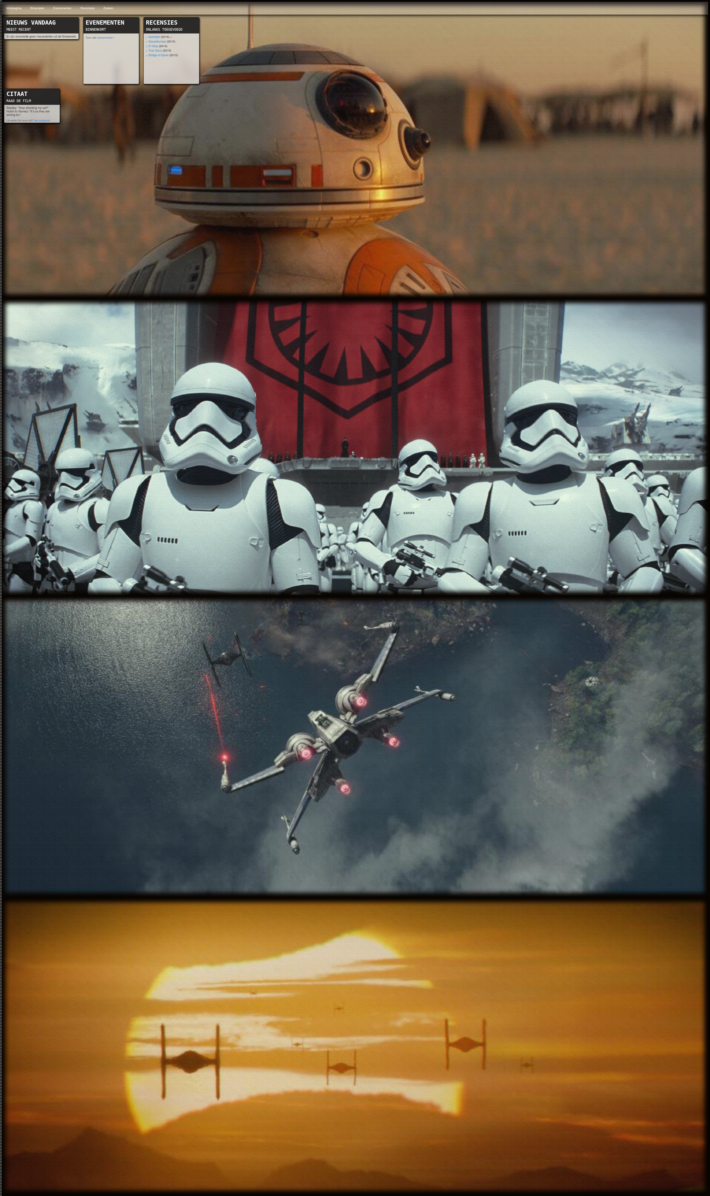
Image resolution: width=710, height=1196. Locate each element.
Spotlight (154, 37)
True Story (155, 50)
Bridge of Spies (158, 55)
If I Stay (153, 46)
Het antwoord (42, 120)
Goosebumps (157, 41)
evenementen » (106, 37)
